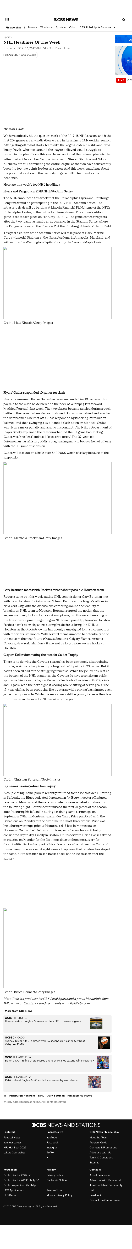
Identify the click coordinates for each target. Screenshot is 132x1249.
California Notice (57, 1180)
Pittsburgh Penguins (22, 1095)
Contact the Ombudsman (105, 1200)
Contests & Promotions (103, 1147)
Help (92, 1190)
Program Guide (98, 1142)
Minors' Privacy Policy (59, 1195)
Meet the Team (98, 1137)
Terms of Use (54, 1190)
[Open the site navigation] (26, 19)
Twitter (29, 1003)
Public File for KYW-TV (17, 1175)
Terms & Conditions (101, 1157)
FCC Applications (13, 1190)
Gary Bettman (56, 1095)
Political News (11, 1137)
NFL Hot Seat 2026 (14, 1147)
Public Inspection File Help (19, 1185)
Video (72, 27)
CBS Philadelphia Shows (94, 27)
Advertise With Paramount (105, 1180)
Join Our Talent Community (106, 1185)
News (32, 27)
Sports (60, 27)
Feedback (95, 1195)
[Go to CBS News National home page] (66, 19)
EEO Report (10, 1195)
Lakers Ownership (14, 1152)
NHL (41, 1095)
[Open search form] (123, 20)
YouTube (52, 1137)
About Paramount (100, 1175)
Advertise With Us (100, 1152)
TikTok (50, 1152)
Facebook (52, 1142)
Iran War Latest (12, 1142)
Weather (45, 27)
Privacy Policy (55, 1175)
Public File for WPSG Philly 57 (21, 1180)
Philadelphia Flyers (79, 1095)
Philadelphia (13, 27)
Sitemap (94, 1162)
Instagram (52, 1147)
